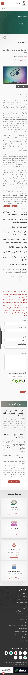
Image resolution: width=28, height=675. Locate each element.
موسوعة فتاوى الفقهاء (21, 611)
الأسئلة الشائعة (23, 628)
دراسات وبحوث (23, 616)
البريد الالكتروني (21, 328)
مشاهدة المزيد (14, 481)
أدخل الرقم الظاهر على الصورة (17, 373)
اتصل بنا (25, 622)
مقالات (25, 605)
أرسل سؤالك (23, 637)
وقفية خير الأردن (22, 639)
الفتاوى (25, 608)
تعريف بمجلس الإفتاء (21, 599)
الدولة (24, 337)
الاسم (24, 320)
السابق (14, 206)
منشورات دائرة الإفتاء (21, 613)
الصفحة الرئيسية (22, 16)
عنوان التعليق (22, 344)
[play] (26, 86)
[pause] (21, 86)
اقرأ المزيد (14, 513)
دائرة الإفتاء (24, 593)
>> (18, 280)
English (3, 8)
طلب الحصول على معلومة (20, 642)
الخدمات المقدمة (22, 596)
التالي (7, 206)
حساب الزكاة (23, 619)
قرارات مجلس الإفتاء (22, 602)
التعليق (24, 353)
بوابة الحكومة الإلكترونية (21, 631)
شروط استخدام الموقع (21, 634)
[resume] (18, 86)
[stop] (23, 86)
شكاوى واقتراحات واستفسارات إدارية (17, 625)
